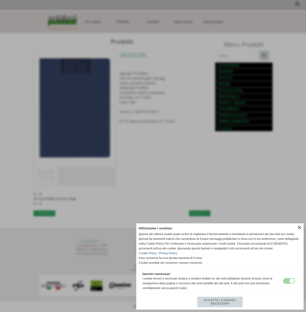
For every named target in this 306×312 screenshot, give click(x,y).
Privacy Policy (168, 253)
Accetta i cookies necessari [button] (220, 302)
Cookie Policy (148, 253)
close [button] (299, 227)
